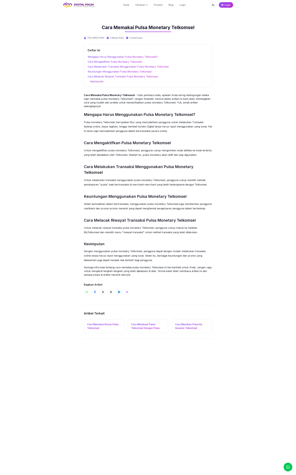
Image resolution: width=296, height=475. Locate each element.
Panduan (140, 5)
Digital (150, 126)
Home (126, 5)
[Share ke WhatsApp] (87, 292)
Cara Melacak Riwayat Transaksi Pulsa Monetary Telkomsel (123, 76)
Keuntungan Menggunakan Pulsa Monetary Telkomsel (120, 71)
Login (183, 5)
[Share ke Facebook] (95, 292)
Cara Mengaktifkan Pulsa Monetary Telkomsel (115, 61)
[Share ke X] (103, 292)
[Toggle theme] (213, 5)
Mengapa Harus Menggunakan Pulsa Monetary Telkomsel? (123, 56)
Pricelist (158, 5)
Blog (171, 5)
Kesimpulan (97, 81)
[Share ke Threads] (111, 292)
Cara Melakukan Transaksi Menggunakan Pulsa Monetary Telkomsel (128, 66)
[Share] (127, 292)
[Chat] (288, 467)
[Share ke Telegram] (119, 292)
